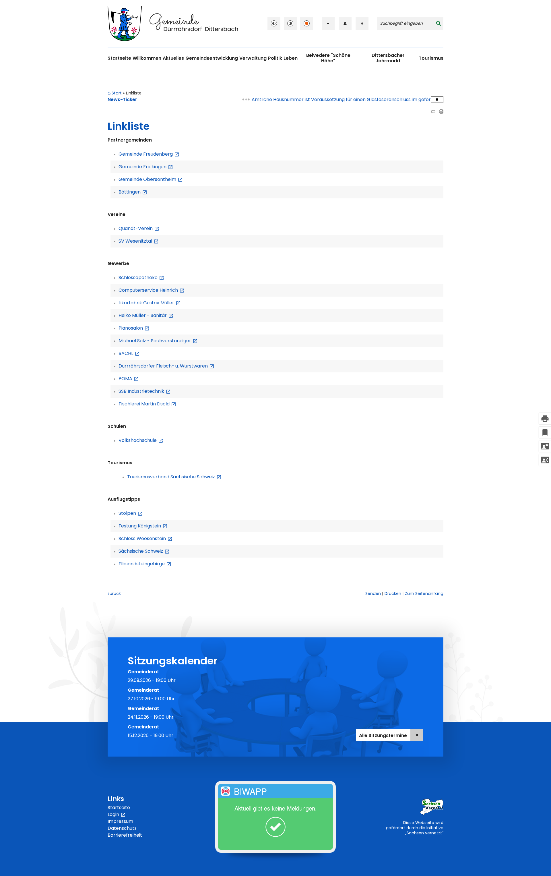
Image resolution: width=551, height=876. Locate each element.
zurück (114, 593)
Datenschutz (122, 828)
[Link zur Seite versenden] (433, 112)
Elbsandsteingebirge (145, 563)
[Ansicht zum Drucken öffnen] (441, 112)
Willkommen (147, 58)
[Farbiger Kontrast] (306, 23)
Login (117, 814)
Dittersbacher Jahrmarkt (388, 58)
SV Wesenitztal (139, 241)
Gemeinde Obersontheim (151, 179)
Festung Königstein (143, 526)
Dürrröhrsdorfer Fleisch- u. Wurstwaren (166, 366)
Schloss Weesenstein (145, 538)
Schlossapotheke (141, 277)
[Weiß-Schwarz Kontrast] (290, 23)
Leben (291, 58)
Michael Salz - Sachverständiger (158, 340)
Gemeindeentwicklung (211, 58)
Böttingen (133, 192)
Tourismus (431, 58)
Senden (373, 593)
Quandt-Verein (139, 228)
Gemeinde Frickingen (146, 166)
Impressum (120, 821)
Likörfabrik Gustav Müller (150, 302)
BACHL (129, 353)
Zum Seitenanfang (424, 593)
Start (117, 93)
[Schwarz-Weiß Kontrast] (273, 23)
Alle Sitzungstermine (383, 735)
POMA (129, 378)
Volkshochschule (141, 440)
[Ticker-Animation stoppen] (437, 99)
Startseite (119, 58)
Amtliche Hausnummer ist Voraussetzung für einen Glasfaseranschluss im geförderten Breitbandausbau (351, 99)
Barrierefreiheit (125, 835)
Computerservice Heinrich (152, 290)
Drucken (393, 593)
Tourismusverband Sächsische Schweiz (174, 476)
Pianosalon (134, 328)
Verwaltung (253, 58)
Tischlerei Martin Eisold (147, 404)
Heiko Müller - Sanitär (146, 315)
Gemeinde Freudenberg (149, 154)
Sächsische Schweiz (144, 551)
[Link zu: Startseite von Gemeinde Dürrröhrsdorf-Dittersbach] (173, 23)
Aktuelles (173, 58)
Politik (275, 58)
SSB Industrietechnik (145, 391)
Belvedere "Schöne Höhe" (328, 58)
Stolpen (131, 513)
